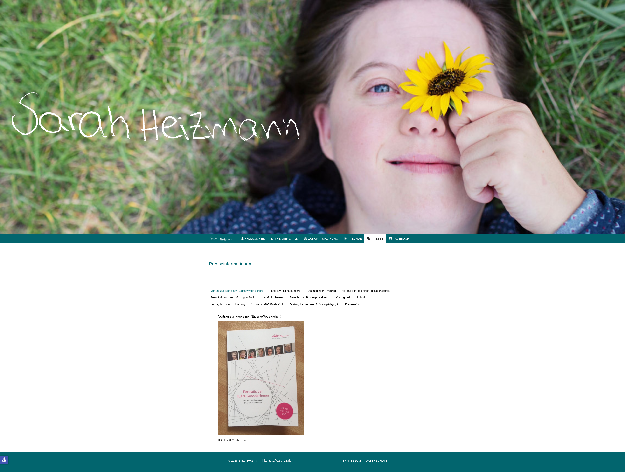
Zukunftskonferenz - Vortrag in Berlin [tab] (233, 297)
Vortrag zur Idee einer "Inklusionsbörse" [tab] (366, 290)
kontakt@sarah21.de (277, 460)
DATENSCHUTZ (376, 460)
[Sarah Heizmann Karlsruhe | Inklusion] (221, 238)
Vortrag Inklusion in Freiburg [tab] (228, 304)
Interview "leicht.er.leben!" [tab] (285, 290)
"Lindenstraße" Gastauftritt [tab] (267, 304)
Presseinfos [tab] (352, 304)
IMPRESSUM (352, 460)
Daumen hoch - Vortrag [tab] (322, 290)
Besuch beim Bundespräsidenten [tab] (309, 297)
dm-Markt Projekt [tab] (272, 297)
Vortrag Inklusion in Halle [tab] (351, 297)
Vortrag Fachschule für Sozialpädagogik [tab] (314, 304)
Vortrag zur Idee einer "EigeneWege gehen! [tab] (237, 290)
